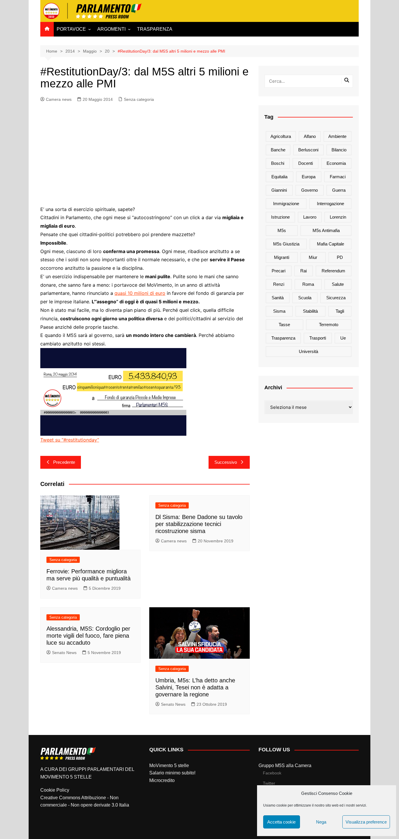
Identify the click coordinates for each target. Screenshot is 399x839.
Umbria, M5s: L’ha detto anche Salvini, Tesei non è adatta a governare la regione (195, 687)
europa (308, 176)
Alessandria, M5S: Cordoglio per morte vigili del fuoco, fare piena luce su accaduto (88, 635)
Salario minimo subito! (172, 772)
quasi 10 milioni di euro (140, 293)
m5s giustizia (286, 243)
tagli (340, 311)
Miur (313, 257)
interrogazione (330, 203)
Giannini (279, 190)
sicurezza (336, 297)
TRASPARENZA (154, 29)
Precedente (64, 462)
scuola (304, 297)
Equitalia (279, 176)
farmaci (338, 176)
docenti (305, 163)
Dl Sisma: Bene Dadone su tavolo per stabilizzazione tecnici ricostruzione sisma (198, 524)
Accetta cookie (281, 821)
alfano (310, 136)
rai (303, 270)
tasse (284, 324)
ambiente (337, 136)
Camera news (59, 99)
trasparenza (283, 337)
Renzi (278, 284)
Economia (336, 163)
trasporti (317, 337)
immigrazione (286, 203)
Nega (321, 821)
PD (340, 257)
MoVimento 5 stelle (169, 765)
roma (308, 284)
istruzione (280, 216)
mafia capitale (330, 243)
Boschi (277, 163)
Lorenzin (338, 216)
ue (343, 337)
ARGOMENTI (111, 29)
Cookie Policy (54, 790)
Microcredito (162, 780)
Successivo (225, 462)
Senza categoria (139, 99)
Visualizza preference (366, 821)
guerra (339, 190)
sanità (278, 297)
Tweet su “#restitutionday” (69, 440)
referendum (333, 270)
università (308, 351)
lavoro (309, 216)
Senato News (64, 652)
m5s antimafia (326, 230)
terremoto (328, 324)
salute (338, 284)
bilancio (339, 149)
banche (278, 149)
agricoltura (280, 136)
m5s (281, 230)
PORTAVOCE (71, 29)
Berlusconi (308, 149)
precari (278, 270)
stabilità (310, 311)
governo (309, 190)
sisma (279, 311)
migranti (281, 257)
